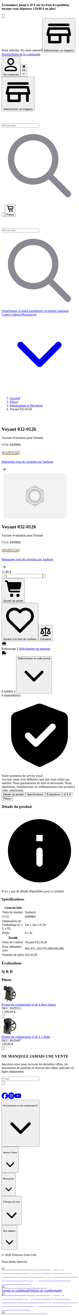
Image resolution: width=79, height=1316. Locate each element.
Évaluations (54, 794)
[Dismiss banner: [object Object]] (3, 16)
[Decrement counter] (3, 576)
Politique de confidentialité (45, 1290)
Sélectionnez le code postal (34, 658)
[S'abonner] (3, 1083)
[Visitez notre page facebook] (5, 1098)
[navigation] (39, 54)
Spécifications (35, 794)
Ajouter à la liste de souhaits (20, 639)
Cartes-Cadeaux (12, 314)
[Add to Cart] (3, 1016)
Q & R (67, 794)
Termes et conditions (15, 1290)
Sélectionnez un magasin (18, 109)
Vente (5, 311)
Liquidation (34, 311)
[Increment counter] (44, 576)
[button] (39, 222)
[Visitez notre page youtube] (18, 1098)
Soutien (6, 54)
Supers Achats (18, 311)
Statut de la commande (25, 54)
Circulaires (49, 311)
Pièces (7, 798)
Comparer (45, 639)
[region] (39, 35)
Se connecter (11, 74)
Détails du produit (13, 794)
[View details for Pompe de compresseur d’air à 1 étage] (10, 1033)
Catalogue (62, 311)
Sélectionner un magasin (34, 648)
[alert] (39, 744)
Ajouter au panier (13, 600)
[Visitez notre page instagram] (11, 1098)
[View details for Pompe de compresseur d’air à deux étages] (10, 1001)
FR (24, 70)
